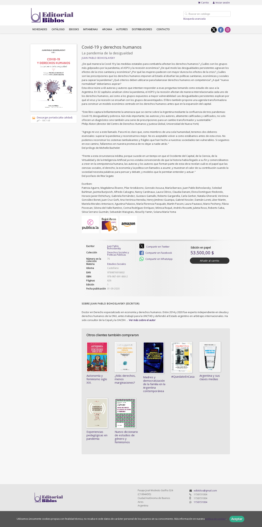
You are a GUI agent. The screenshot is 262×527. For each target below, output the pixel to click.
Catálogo (58, 29)
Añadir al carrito (209, 260)
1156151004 (200, 502)
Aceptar (236, 519)
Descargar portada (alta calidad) (54, 119)
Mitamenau (90, 29)
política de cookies (215, 518)
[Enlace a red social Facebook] (221, 30)
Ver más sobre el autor (142, 320)
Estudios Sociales (116, 264)
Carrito (205, 2)
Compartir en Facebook (158, 252)
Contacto (163, 29)
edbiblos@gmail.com (205, 490)
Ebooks (74, 29)
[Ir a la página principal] (52, 14)
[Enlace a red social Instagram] (228, 30)
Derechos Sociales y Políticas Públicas (118, 253)
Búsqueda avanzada (194, 18)
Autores (122, 29)
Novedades (39, 29)
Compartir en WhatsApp (159, 259)
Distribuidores (142, 29)
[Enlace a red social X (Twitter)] (214, 30)
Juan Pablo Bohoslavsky (98, 58)
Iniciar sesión (223, 2)
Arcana (107, 29)
